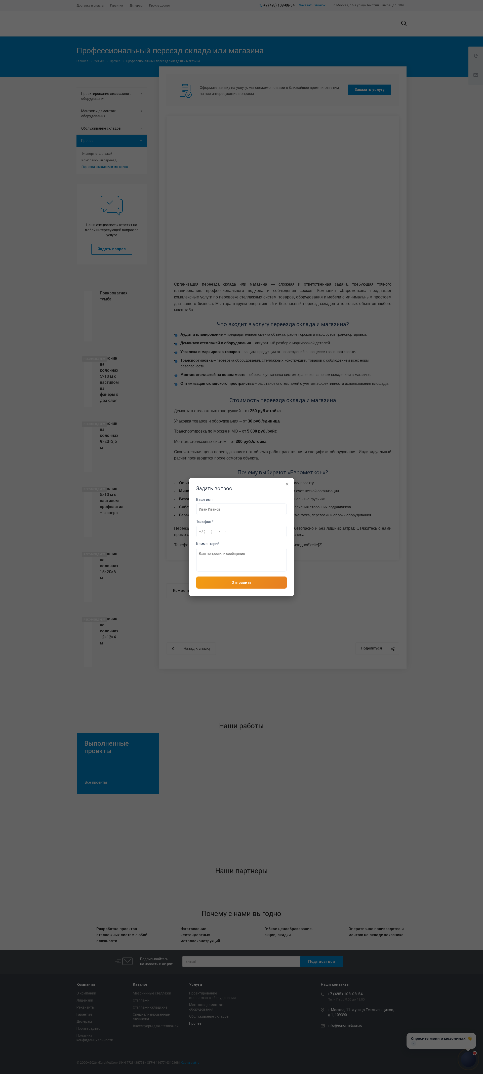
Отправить (241, 582)
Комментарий (207, 544)
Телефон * (205, 522)
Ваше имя (204, 499)
